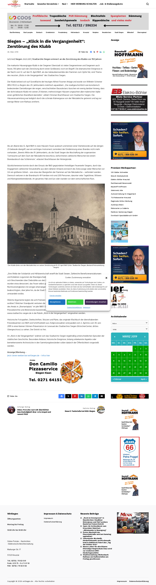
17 (146, 361)
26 (119, 373)
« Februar (117, 379)
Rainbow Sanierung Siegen (122, 212)
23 (140, 367)
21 (130, 367)
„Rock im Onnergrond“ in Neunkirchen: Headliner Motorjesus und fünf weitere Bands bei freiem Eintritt (95, 521)
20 (124, 367)
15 (135, 361)
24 (146, 367)
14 (130, 361)
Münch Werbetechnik (119, 176)
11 (113, 361)
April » (144, 379)
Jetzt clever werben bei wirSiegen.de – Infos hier (28, 355)
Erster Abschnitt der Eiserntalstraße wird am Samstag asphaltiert (97, 534)
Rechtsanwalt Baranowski (121, 183)
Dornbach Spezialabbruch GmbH (124, 215)
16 (140, 361)
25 (114, 373)
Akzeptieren (55, 302)
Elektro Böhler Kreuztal (120, 179)
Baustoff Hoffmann (119, 187)
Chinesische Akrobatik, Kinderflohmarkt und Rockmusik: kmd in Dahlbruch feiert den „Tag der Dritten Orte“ (97, 541)
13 (124, 361)
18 (114, 367)
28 (130, 373)
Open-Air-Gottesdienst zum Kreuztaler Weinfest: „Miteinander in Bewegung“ (95, 528)
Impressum (86, 307)
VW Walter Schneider (119, 172)
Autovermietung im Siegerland (123, 194)
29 (135, 373)
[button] (106, 277)
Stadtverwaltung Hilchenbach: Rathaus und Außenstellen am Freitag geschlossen (96, 557)
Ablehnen (72, 302)
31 (146, 373)
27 (124, 373)
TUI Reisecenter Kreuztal (121, 197)
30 (140, 373)
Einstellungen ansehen (96, 302)
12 (119, 361)
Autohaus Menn (117, 205)
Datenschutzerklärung (74, 307)
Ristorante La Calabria (120, 208)
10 (146, 355)
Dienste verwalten (55, 296)
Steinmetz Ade (117, 190)
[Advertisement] (56, 123)
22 (135, 367)
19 (119, 367)
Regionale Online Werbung (121, 201)
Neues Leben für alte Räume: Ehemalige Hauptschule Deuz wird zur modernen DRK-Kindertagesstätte (97, 550)
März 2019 (129, 336)
